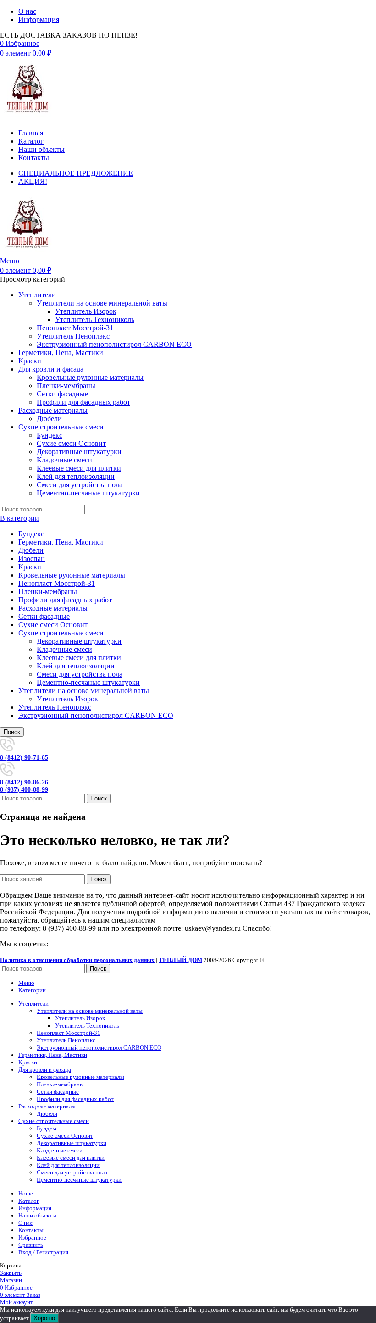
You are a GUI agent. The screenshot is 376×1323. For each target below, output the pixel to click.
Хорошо (44, 1318)
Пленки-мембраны (66, 385)
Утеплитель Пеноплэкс (73, 336)
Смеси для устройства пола (79, 485)
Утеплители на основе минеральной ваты (102, 303)
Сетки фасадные (62, 394)
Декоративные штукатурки (79, 452)
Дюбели (49, 418)
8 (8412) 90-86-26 (24, 782)
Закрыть (11, 1272)
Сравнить (30, 1244)
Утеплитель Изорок (85, 311)
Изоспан (31, 558)
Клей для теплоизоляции (76, 476)
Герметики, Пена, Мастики (60, 542)
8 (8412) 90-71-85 (24, 757)
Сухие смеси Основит (71, 443)
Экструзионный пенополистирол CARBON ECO (114, 344)
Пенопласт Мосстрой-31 (75, 328)
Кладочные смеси (64, 460)
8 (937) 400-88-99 (24, 789)
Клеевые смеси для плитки (79, 468)
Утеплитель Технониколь (94, 319)
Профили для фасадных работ (83, 402)
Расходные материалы (53, 608)
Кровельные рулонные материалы (90, 377)
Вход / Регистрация (43, 1252)
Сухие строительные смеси (61, 633)
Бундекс (49, 435)
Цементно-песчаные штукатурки (88, 493)
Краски (29, 567)
